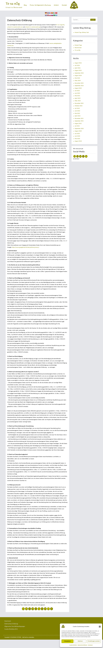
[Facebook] (23, 608)
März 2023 (78, 100)
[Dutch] (46, 15)
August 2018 (78, 141)
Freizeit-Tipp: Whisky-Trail (82, 32)
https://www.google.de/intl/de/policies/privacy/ (25, 247)
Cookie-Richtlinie (73, 644)
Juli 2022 (77, 108)
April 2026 (77, 68)
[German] (46, 13)
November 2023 (79, 83)
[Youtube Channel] (86, 156)
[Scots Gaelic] (56, 15)
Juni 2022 (77, 110)
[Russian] (52, 15)
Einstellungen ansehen (94, 641)
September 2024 (79, 73)
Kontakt (64, 5)
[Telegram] (32, 608)
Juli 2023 (77, 90)
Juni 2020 (77, 136)
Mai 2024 (77, 78)
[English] (48, 13)
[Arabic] (54, 15)
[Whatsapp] (29, 608)
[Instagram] (35, 608)
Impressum (90, 644)
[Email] (45, 608)
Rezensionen (78, 47)
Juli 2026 (77, 65)
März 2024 (78, 80)
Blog (25, 5)
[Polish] (50, 15)
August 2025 (78, 70)
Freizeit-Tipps (78, 45)
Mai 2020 (77, 138)
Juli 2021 (77, 126)
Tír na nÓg (13, 3)
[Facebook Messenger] (26, 608)
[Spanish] (52, 13)
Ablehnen (80, 641)
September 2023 (79, 85)
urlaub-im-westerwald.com (15, 27)
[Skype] (39, 608)
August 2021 (78, 123)
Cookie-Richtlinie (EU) (11, 629)
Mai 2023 (77, 95)
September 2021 (79, 121)
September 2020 (79, 128)
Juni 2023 (77, 93)
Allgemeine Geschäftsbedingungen (14, 626)
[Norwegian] (48, 15)
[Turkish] (56, 13)
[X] (42, 608)
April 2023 (77, 98)
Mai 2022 (77, 113)
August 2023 (78, 88)
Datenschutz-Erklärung (82, 644)
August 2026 (78, 63)
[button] (100, 626)
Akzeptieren (67, 641)
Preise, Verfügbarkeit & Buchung (40, 5)
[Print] (51, 608)
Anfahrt (56, 5)
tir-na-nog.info (60, 24)
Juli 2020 (77, 133)
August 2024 (78, 75)
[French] (50, 13)
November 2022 (79, 103)
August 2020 (78, 131)
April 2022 (77, 116)
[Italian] (54, 13)
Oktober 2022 (78, 105)
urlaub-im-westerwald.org (32, 27)
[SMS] (48, 608)
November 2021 (79, 118)
